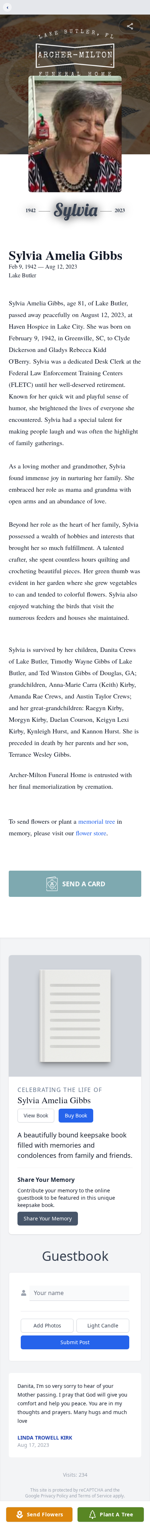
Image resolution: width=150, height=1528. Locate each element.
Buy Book (76, 1115)
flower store (91, 832)
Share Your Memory (48, 1218)
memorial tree (96, 821)
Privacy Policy (54, 1496)
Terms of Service (95, 1496)
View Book (36, 1115)
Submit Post (75, 1342)
